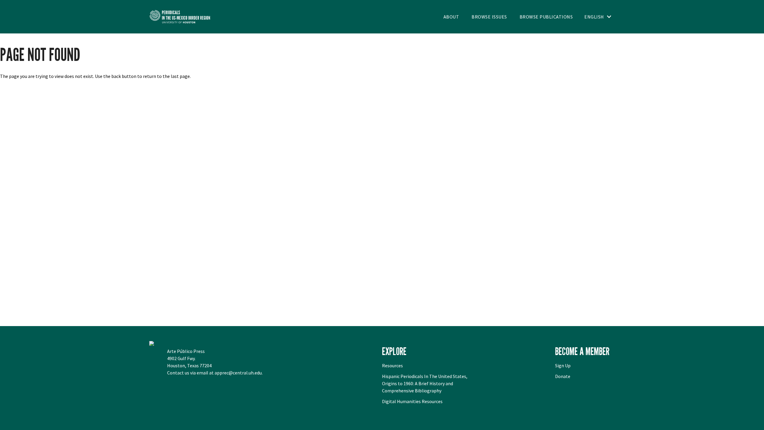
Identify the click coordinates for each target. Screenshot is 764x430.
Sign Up (563, 365)
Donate (562, 376)
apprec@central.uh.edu (238, 373)
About (451, 17)
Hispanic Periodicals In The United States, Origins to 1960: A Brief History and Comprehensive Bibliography (424, 383)
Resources (392, 365)
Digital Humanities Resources (412, 401)
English (594, 17)
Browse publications (546, 17)
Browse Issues (489, 17)
